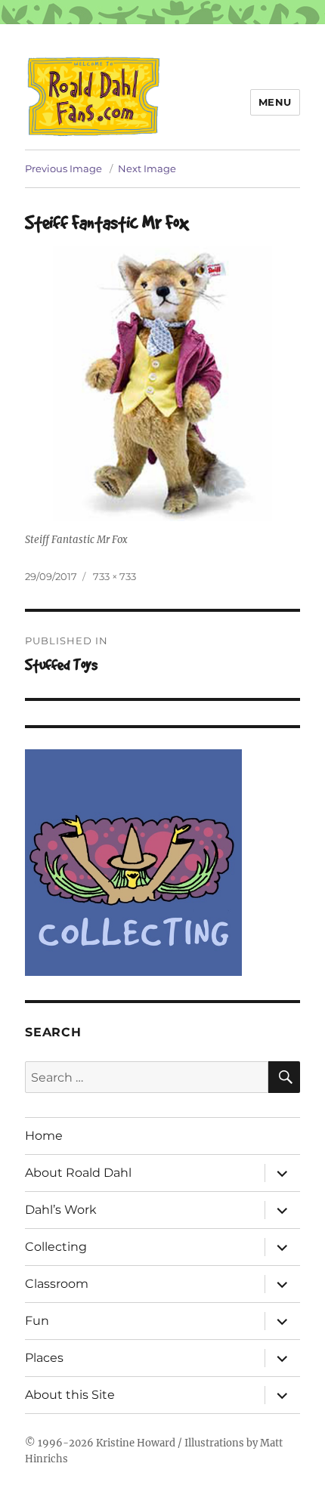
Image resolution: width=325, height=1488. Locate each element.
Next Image (147, 168)
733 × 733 (114, 576)
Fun (37, 1321)
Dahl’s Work (61, 1209)
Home (44, 1135)
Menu (275, 102)
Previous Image (63, 168)
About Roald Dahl (78, 1172)
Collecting (56, 1246)
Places (44, 1358)
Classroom (56, 1284)
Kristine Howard (135, 1443)
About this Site (70, 1395)
